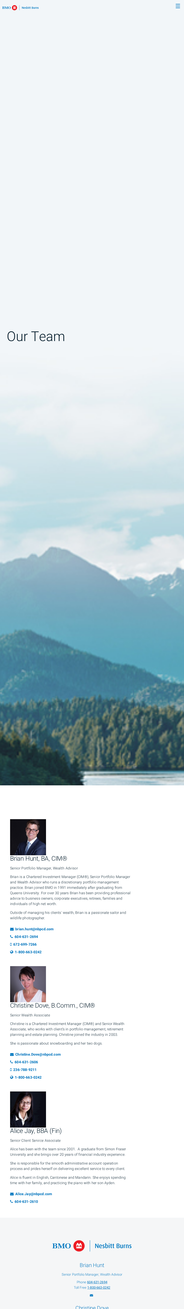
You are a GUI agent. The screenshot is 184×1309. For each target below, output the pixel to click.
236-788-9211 (25, 1070)
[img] (92, 392)
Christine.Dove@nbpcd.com (38, 1054)
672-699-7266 (25, 944)
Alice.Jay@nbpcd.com (33, 1194)
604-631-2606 (29, 1062)
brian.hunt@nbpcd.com (34, 929)
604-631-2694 (29, 937)
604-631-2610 (29, 1201)
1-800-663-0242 (28, 952)
